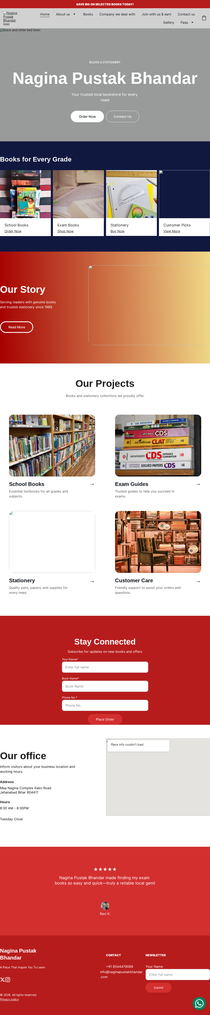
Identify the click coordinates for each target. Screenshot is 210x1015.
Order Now (87, 116)
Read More (16, 327)
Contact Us (123, 116)
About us (63, 14)
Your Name (154, 966)
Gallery (168, 22)
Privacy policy (9, 999)
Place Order (105, 719)
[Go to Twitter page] (2, 979)
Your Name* (70, 659)
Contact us (186, 14)
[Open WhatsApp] (199, 1003)
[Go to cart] (204, 18)
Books (88, 14)
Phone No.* (69, 697)
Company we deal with (117, 14)
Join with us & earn (156, 14)
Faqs (184, 22)
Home (44, 14)
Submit (158, 987)
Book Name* (70, 678)
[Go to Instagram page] (7, 979)
